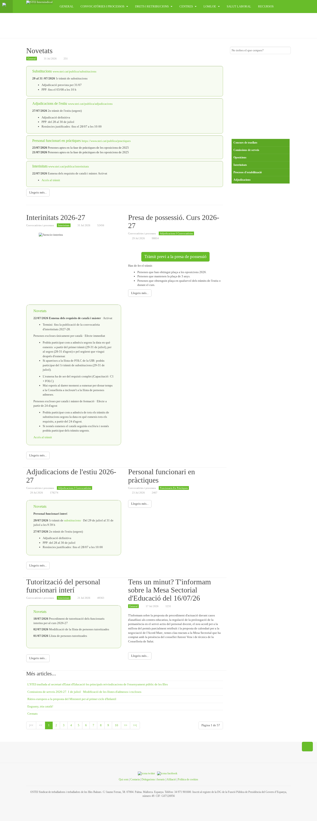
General (67, 6)
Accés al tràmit (51, 180)
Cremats (32, 713)
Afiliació (171, 779)
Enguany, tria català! (40, 706)
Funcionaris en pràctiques (174, 488)
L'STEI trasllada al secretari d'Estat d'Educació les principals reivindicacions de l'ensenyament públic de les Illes (97, 684)
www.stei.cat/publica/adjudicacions (90, 103)
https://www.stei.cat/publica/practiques (106, 141)
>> (125, 725)
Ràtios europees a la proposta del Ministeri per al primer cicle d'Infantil (71, 699)
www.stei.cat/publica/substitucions (74, 71)
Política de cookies (188, 779)
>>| (135, 725)
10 (116, 725)
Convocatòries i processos (103, 6)
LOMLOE (210, 6)
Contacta (135, 779)
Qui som (123, 779)
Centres (186, 6)
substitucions (72, 520)
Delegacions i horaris (153, 779)
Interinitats (63, 225)
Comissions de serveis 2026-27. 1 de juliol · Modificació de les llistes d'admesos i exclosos (84, 691)
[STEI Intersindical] (39, 2)
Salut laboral (239, 6)
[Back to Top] (307, 747)
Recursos (266, 6)
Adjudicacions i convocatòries (176, 233)
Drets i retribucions (152, 6)
